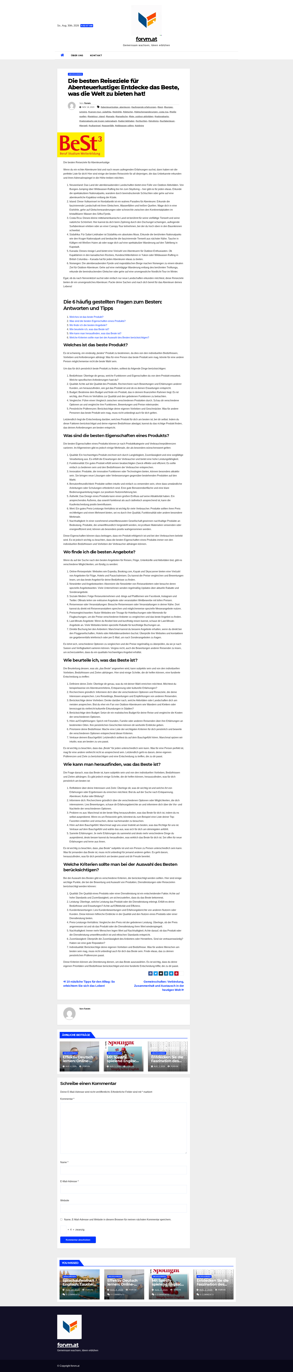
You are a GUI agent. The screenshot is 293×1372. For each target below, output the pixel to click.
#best (160, 107)
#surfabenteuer (167, 121)
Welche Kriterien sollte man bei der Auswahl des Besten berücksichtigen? (109, 337)
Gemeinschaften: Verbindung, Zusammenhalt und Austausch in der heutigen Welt (159, 985)
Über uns (77, 55)
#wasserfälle (108, 125)
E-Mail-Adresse (69, 1181)
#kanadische (122, 116)
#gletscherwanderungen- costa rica (151, 112)
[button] (234, 55)
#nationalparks (162, 116)
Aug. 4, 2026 (116, 1290)
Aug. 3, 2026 (161, 1290)
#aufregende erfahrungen (143, 107)
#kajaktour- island (96, 116)
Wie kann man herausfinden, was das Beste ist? (95, 333)
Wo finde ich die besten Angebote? (88, 325)
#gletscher (128, 112)
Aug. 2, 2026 (205, 1290)
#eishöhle (117, 112)
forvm (87, 103)
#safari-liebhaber (126, 121)
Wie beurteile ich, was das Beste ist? (89, 329)
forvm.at (146, 39)
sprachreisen (69, 1276)
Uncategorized (75, 74)
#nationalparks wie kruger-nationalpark (98, 121)
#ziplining (139, 125)
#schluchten (141, 121)
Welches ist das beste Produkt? (86, 317)
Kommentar (67, 1099)
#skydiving (153, 121)
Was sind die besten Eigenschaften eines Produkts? (97, 321)
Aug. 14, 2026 (72, 1290)
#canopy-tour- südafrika (99, 112)
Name (64, 1162)
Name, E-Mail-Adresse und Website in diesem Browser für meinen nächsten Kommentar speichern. (117, 1219)
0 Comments (73, 1295)
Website (64, 1200)
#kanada (110, 116)
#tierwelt (83, 125)
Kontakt (96, 55)
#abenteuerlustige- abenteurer (115, 107)
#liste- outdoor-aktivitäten (141, 116)
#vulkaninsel (95, 125)
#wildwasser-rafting (124, 125)
